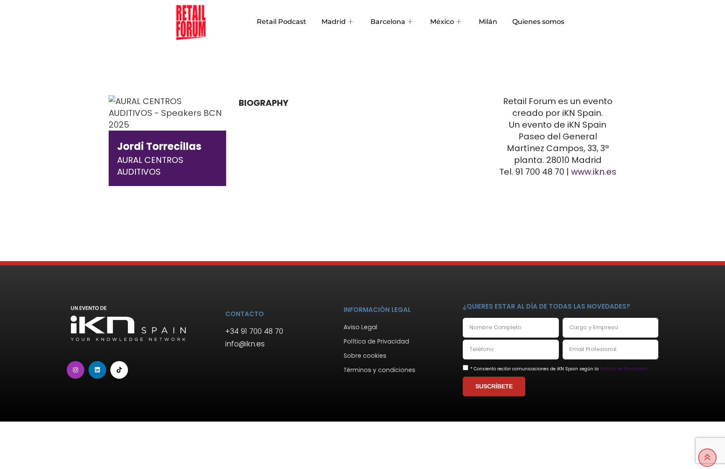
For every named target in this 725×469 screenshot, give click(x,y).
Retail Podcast (281, 22)
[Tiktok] (119, 370)
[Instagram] (75, 370)
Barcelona (387, 22)
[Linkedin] (97, 370)
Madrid (333, 22)
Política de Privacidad (623, 369)
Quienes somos (538, 22)
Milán (488, 22)
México (442, 22)
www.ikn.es (593, 172)
